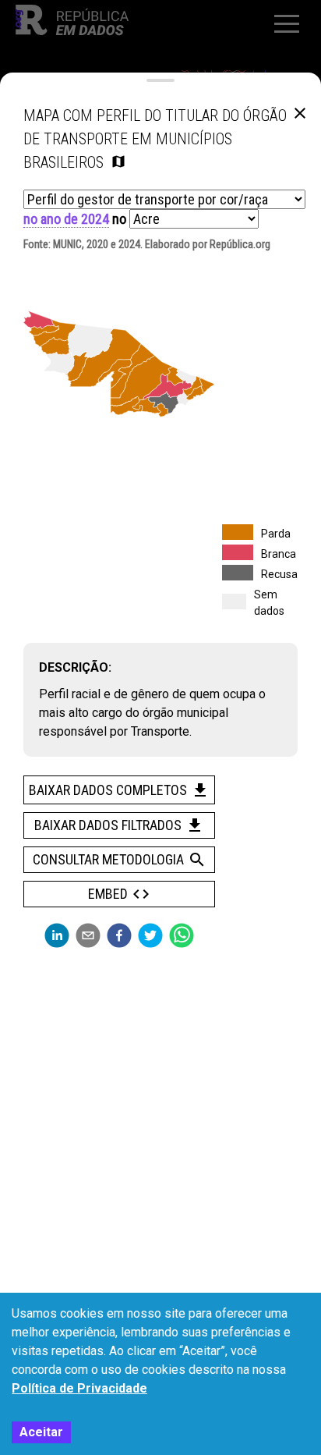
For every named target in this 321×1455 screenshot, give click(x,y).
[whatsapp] (181, 935)
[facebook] (119, 935)
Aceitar (41, 1432)
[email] (88, 935)
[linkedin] (56, 935)
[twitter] (150, 935)
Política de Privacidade (79, 1388)
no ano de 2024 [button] (66, 219)
